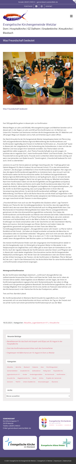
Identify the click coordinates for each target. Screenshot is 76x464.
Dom (5, 28)
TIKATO (18, 382)
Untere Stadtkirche (29, 382)
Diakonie (35, 367)
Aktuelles (27, 322)
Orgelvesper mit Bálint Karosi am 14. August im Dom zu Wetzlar (31, 353)
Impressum (58, 461)
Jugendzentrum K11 (40, 322)
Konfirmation (61, 374)
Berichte (18, 367)
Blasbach (8, 32)
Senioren (10, 382)
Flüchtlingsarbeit (51, 367)
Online (41, 378)
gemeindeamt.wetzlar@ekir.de (47, 2)
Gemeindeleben (12, 371)
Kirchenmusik (49, 374)
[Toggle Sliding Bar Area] (74, 2)
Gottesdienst (36, 371)
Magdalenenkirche (24, 378)
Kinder (25, 374)
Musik (34, 378)
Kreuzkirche (65, 28)
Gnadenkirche (49, 28)
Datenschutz (67, 461)
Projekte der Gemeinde (53, 378)
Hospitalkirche (18, 28)
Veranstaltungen (43, 382)
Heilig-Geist (47, 371)
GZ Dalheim (34, 28)
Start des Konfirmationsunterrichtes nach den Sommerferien (30, 348)
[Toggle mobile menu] (71, 16)
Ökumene (55, 382)
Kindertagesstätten (36, 374)
